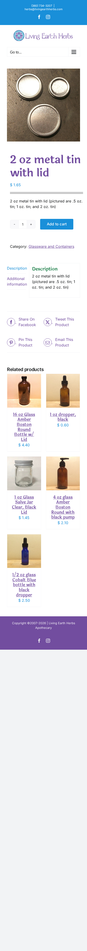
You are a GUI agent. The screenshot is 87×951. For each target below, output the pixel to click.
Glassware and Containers (51, 246)
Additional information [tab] (16, 281)
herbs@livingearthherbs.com (44, 9)
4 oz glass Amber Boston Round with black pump (63, 507)
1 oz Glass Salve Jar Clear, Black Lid (24, 505)
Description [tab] (16, 268)
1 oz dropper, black (63, 417)
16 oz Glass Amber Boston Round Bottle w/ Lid (24, 427)
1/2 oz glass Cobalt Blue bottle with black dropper (24, 585)
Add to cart (57, 224)
